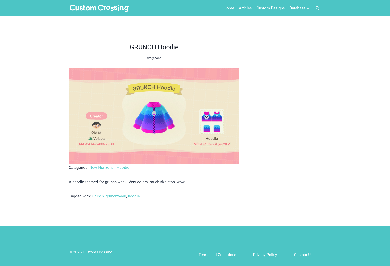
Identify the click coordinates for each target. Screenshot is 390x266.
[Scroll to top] (378, 236)
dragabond (154, 58)
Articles (245, 8)
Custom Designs (271, 8)
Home (229, 8)
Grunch (98, 196)
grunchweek (116, 196)
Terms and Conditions (217, 254)
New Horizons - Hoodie (109, 167)
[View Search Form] (317, 8)
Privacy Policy (265, 254)
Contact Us (303, 254)
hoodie (134, 196)
